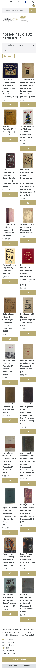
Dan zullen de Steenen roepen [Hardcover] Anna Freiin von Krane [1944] (9, 559)
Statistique (10, 642)
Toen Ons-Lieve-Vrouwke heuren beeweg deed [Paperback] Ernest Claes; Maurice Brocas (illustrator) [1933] (28, 88)
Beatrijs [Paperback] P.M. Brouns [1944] (9, 129)
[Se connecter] (11, 2)
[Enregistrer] (19, 2)
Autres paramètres (10, 654)
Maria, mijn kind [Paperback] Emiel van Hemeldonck (9, 269)
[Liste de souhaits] (33, 2)
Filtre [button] (10, 56)
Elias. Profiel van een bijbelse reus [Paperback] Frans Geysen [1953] (27, 366)
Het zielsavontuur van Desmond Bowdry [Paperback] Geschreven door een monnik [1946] (27, 275)
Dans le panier (10, 104)
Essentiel (9, 639)
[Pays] (26, 2)
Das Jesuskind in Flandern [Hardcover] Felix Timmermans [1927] (27, 319)
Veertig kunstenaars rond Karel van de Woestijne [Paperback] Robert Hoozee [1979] (26, 603)
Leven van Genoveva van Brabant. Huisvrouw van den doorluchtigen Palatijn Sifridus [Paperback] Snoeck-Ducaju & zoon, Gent (27, 182)
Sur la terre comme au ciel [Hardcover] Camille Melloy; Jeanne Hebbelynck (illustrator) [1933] (10, 88)
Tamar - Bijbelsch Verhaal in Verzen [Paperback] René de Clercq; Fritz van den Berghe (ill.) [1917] (10, 515)
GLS (7, 648)
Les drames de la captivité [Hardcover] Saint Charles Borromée (9, 230)
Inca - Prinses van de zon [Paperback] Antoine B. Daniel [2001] (27, 559)
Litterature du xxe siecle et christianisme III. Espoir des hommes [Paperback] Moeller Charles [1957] (9, 463)
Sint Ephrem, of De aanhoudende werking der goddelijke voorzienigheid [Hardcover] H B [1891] (27, 513)
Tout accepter (19, 660)
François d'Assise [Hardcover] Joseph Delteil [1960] (9, 408)
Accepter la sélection (19, 666)
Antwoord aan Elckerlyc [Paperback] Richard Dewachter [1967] (8, 367)
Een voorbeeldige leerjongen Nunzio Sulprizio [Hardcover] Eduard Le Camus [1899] (10, 178)
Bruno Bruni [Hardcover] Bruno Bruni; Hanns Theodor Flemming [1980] (9, 600)
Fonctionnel (11, 651)
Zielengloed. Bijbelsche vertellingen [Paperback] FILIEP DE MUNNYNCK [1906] (8, 322)
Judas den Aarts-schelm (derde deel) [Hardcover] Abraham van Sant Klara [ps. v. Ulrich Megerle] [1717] (27, 414)
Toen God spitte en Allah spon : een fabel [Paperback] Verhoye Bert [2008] (27, 133)
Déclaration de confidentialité (22, 635)
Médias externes (12, 645)
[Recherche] (32, 10)
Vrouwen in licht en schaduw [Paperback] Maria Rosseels (27, 228)
